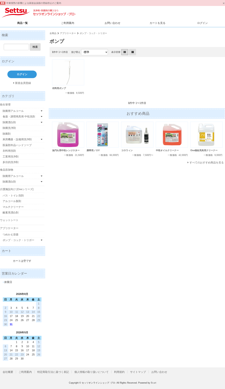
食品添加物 (6, 169)
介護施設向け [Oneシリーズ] (16, 189)
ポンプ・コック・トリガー (93, 33)
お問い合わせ (112, 22)
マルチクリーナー (13, 206)
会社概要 (8, 371)
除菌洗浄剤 (9, 127)
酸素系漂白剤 (10, 212)
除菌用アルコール (13, 110)
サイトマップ (138, 371)
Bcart (153, 382)
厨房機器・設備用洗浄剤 (17, 139)
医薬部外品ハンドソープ (17, 145)
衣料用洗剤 (9, 150)
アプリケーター (68, 33)
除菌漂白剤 (9, 122)
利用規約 (119, 371)
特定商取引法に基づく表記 (53, 371)
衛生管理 (5, 104)
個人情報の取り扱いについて (91, 371)
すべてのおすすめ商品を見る (206, 162)
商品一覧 (22, 22)
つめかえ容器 (10, 234)
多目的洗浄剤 (10, 162)
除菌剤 (7, 133)
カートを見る (157, 22)
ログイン (202, 22)
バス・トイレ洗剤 (13, 195)
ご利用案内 (67, 22)
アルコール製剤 (12, 201)
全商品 (53, 33)
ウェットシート (9, 220)
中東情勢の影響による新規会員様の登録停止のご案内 (33, 3)
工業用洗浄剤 (10, 156)
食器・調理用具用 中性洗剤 (19, 116)
